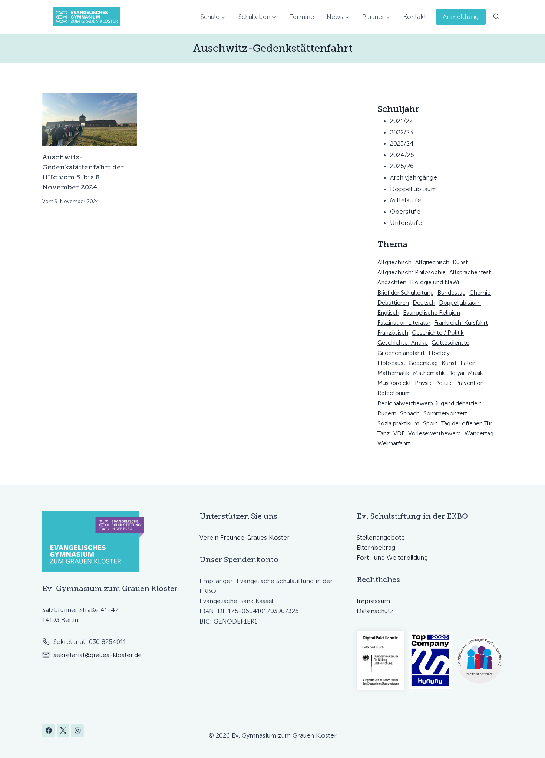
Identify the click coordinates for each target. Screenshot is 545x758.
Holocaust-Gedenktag (407, 362)
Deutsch (424, 302)
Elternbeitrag (376, 547)
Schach (410, 413)
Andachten (391, 282)
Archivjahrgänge (413, 177)
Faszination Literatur (403, 322)
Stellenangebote (381, 537)
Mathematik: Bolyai (438, 372)
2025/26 (402, 166)
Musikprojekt (394, 382)
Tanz (383, 433)
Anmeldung (461, 17)
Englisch (388, 312)
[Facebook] (48, 730)
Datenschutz (375, 611)
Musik (475, 372)
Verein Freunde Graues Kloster (244, 537)
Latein (468, 362)
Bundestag (451, 292)
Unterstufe (406, 222)
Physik (423, 382)
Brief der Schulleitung (405, 292)
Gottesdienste (450, 342)
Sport (430, 423)
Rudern (386, 413)
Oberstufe (405, 211)
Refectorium (394, 392)
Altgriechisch (394, 262)
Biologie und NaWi (434, 282)
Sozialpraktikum (398, 423)
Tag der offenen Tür (466, 423)
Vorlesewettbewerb (434, 433)
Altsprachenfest (470, 272)
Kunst (449, 362)
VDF (398, 433)
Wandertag (479, 433)
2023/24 (402, 143)
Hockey (439, 352)
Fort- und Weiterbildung (392, 557)
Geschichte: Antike (402, 342)
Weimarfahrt (393, 443)
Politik (443, 382)
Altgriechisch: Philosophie (411, 272)
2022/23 (401, 132)
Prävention (469, 382)
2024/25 (402, 155)
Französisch (392, 332)
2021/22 (401, 120)
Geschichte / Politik (438, 332)
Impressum (373, 601)
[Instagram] (77, 730)
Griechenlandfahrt (401, 352)
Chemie (480, 292)
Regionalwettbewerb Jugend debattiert (429, 403)
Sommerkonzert (445, 413)
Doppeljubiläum (413, 189)
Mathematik (393, 372)
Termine (301, 16)
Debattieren (393, 302)
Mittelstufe (405, 200)
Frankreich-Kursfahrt (461, 322)
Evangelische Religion (431, 312)
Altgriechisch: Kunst (441, 262)
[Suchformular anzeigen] (496, 16)
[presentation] (89, 119)
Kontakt (414, 16)
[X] (63, 730)
